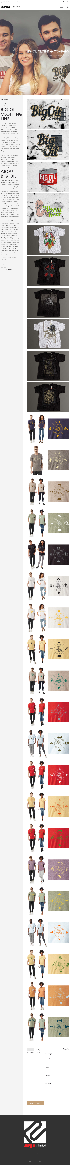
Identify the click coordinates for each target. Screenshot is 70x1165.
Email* (48, 1067)
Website (48, 1075)
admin (4, 269)
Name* (48, 1059)
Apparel (10, 269)
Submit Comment (35, 1103)
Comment (48, 1083)
